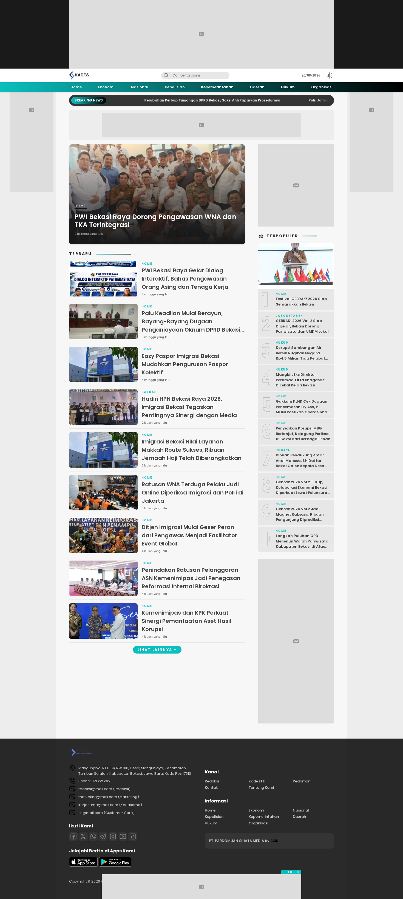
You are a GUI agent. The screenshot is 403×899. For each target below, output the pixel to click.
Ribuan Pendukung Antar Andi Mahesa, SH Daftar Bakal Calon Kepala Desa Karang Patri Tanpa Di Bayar (300, 466)
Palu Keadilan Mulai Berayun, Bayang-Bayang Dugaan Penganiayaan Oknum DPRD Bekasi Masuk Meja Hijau (191, 325)
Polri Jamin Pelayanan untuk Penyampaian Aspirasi (321, 100)
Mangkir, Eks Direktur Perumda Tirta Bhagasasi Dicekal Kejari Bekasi (300, 380)
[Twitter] (83, 836)
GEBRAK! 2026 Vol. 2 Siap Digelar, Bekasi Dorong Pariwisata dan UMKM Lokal (302, 326)
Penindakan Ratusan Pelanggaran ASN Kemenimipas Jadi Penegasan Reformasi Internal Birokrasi (191, 578)
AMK (274, 840)
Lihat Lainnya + (157, 649)
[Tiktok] (132, 836)
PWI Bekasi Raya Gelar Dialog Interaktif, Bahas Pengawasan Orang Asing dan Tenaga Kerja (185, 279)
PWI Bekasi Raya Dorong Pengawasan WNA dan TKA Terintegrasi (155, 220)
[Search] (166, 75)
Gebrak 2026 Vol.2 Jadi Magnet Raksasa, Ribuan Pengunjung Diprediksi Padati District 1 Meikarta (300, 517)
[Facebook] (73, 836)
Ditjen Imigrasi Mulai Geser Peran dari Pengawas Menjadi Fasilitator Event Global (189, 535)
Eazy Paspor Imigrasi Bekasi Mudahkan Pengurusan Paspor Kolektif (185, 364)
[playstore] (115, 865)
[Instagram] (113, 836)
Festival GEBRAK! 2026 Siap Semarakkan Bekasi (301, 301)
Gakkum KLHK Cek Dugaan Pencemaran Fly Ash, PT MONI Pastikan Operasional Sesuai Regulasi (302, 409)
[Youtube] (122, 836)
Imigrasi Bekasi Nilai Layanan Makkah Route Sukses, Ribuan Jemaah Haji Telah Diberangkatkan (192, 450)
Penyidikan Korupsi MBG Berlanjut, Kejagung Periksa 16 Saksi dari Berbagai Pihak (303, 434)
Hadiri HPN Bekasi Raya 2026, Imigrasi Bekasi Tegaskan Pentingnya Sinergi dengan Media (189, 407)
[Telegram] (103, 836)
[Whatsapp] (93, 836)
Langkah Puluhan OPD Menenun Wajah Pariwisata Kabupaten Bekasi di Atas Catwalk (302, 544)
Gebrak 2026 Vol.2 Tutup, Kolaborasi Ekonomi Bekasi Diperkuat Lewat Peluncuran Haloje (303, 490)
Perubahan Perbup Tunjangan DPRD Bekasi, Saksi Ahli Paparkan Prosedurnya (180, 100)
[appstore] (83, 865)
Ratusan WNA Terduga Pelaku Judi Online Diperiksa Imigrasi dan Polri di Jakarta (192, 492)
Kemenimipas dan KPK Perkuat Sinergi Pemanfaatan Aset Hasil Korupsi (186, 621)
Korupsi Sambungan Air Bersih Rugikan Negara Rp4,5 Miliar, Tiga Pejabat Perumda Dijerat (300, 355)
